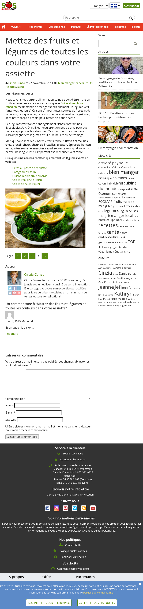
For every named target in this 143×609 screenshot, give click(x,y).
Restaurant (123, 226)
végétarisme (121, 251)
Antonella (109, 267)
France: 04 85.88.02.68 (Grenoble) (73, 479)
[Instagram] (10, 292)
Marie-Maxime (119, 298)
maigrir (104, 215)
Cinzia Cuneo (16, 83)
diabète (133, 189)
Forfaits (76, 26)
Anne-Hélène (129, 264)
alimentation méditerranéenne (113, 167)
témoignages (110, 247)
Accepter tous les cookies (97, 602)
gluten (108, 206)
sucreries (122, 242)
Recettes (120, 26)
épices (117, 197)
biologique (105, 178)
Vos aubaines (57, 26)
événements (129, 197)
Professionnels (98, 26)
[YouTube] (19, 292)
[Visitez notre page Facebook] (48, 509)
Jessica (137, 288)
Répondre (11, 334)
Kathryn (123, 293)
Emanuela (111, 278)
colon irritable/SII (110, 183)
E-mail (10, 412)
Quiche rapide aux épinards (29, 176)
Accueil (4, 27)
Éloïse (102, 278)
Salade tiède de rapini (26, 184)
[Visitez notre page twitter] (75, 509)
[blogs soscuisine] (84, 509)
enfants (122, 193)
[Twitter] (10, 288)
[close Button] (140, 584)
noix (136, 216)
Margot (106, 299)
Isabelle (114, 282)
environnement (105, 197)
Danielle (132, 274)
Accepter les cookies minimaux (49, 602)
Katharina (108, 294)
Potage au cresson (24, 172)
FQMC (134, 278)
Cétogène (122, 189)
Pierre (136, 302)
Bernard (127, 267)
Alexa (111, 264)
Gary (100, 282)
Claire (115, 274)
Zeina (130, 305)
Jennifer (127, 287)
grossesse (118, 206)
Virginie (123, 305)
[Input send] (131, 18)
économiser (107, 193)
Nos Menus (35, 26)
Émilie (121, 278)
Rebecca (102, 305)
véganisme (105, 251)
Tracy (116, 305)
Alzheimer (103, 173)
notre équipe (106, 220)
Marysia (112, 302)
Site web (10, 420)
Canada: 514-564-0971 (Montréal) (73, 468)
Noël (119, 220)
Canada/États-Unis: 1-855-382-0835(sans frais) (73, 474)
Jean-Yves (124, 282)
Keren (136, 295)
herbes (128, 206)
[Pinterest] (14, 292)
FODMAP (16, 26)
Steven (110, 305)
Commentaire (15, 399)
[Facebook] (14, 288)
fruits (89, 83)
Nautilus (121, 302)
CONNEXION (131, 5)
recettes (10, 87)
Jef (118, 287)
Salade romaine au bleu (27, 180)
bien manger (66, 83)
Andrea (119, 264)
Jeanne (106, 287)
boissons (119, 177)
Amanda (118, 267)
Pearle (128, 302)
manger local (122, 215)
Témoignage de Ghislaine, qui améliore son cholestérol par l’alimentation (118, 82)
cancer (80, 83)
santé (21, 87)
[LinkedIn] (19, 288)
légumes (111, 210)
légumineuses (129, 211)
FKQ (128, 278)
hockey (136, 206)
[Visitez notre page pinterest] (66, 509)
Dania (123, 273)
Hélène (106, 282)
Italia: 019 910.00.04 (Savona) (72, 482)
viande (122, 247)
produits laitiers (131, 220)
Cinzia (105, 272)
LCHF (100, 211)
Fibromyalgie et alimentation (118, 148)
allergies (132, 167)
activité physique (113, 162)
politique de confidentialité (98, 592)
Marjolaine (103, 302)
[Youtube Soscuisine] (93, 509)
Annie (101, 267)
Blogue (135, 26)
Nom (9, 405)
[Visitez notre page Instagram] (57, 509)
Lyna (100, 299)
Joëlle (101, 294)
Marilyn (131, 299)
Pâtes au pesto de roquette (29, 168)
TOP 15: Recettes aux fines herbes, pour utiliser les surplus (116, 117)
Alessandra (103, 264)
